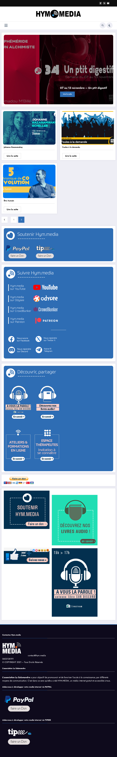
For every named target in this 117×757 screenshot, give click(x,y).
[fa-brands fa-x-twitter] (104, 3)
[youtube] (108, 3)
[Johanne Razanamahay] (29, 127)
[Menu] (6, 25)
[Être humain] (29, 181)
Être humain (9, 200)
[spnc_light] (109, 25)
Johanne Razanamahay (13, 147)
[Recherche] (103, 25)
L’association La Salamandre (16, 677)
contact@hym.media (37, 655)
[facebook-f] (100, 3)
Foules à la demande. (71, 147)
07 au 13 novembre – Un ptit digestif (83, 88)
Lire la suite (67, 94)
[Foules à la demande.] (88, 127)
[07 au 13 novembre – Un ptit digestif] (58, 69)
